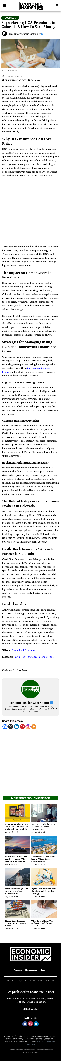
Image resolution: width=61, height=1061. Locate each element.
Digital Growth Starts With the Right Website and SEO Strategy (43, 891)
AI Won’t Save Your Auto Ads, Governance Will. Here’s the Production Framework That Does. (16, 860)
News (18, 970)
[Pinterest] (22, 726)
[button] (57, 5)
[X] (10, 726)
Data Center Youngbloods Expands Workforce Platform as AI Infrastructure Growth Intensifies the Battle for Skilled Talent (16, 895)
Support (50, 980)
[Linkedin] (16, 726)
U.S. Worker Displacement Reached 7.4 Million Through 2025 (43, 826)
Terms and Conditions (45, 1041)
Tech (44, 970)
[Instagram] (28, 726)
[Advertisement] (30, 212)
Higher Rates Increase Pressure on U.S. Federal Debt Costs (16, 923)
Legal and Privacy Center (29, 980)
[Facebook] (5, 726)
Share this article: (12, 720)
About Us (8, 980)
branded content (31, 706)
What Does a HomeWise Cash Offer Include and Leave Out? (42, 923)
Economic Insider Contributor (29, 703)
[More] (33, 726)
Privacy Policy (30, 1044)
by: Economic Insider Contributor (25, 34)
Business (35, 80)
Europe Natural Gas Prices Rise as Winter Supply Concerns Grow (43, 859)
